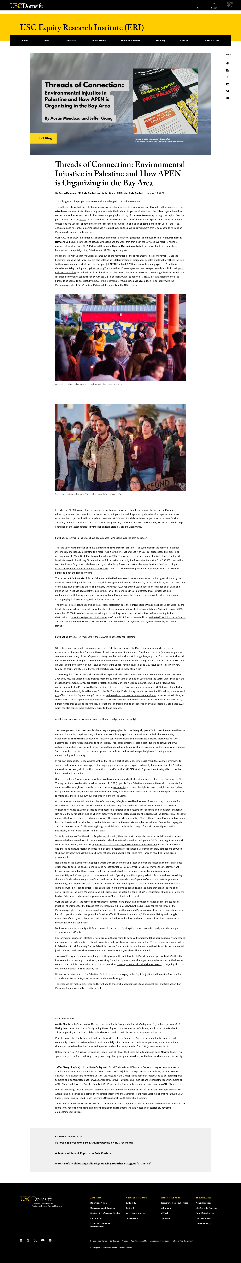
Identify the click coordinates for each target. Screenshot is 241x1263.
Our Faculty (131, 1203)
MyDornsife (166, 1208)
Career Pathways (203, 1223)
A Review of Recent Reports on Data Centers (83, 1153)
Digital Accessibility (139, 1241)
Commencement (203, 1218)
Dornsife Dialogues (205, 1213)
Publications (99, 40)
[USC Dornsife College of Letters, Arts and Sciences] (26, 7)
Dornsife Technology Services (174, 1203)
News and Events (130, 40)
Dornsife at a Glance (98, 1241)
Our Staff (130, 1208)
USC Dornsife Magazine (206, 1208)
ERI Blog (160, 40)
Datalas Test (212, 40)
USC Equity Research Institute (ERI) (82, 29)
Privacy (125, 1241)
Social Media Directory (136, 1213)
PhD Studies (96, 1218)
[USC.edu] (230, 5)
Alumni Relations (203, 1203)
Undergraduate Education (102, 1208)
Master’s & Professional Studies (105, 1213)
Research (71, 40)
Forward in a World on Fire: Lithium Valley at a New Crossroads (94, 1142)
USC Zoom (165, 1218)
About (47, 40)
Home (25, 40)
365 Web (164, 1213)
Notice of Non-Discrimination (184, 1241)
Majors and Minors (98, 1203)
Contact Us (114, 1241)
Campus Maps (132, 1218)
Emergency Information (159, 1241)
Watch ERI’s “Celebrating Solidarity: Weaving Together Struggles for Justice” (103, 1163)
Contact (185, 40)
